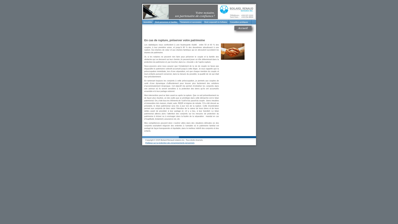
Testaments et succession (190, 22)
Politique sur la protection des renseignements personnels (169, 143)
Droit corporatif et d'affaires (215, 22)
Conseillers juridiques (239, 22)
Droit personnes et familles (166, 22)
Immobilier (147, 22)
